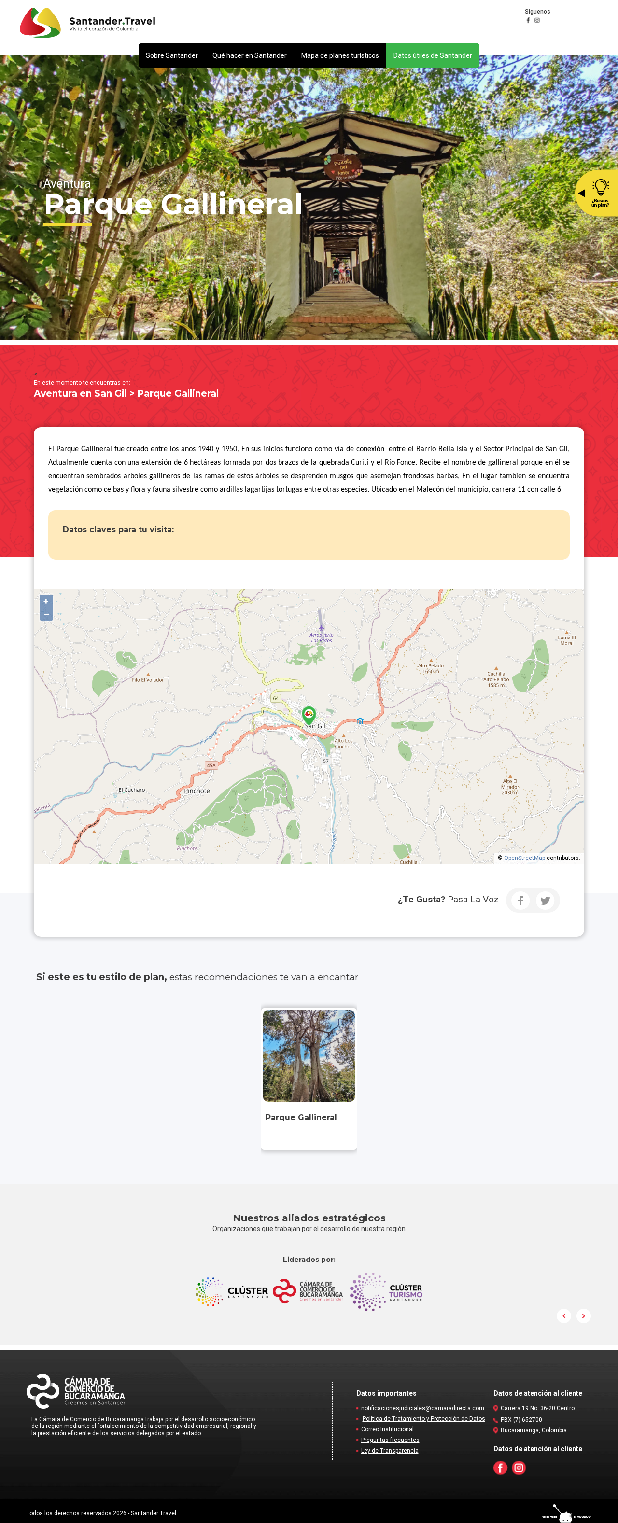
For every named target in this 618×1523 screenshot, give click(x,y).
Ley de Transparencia (390, 1450)
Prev (564, 1316)
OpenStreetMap (524, 858)
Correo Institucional (387, 1429)
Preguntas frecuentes (390, 1440)
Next (583, 1316)
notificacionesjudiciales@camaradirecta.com (422, 1408)
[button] (172, 55)
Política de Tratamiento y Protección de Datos (424, 1418)
